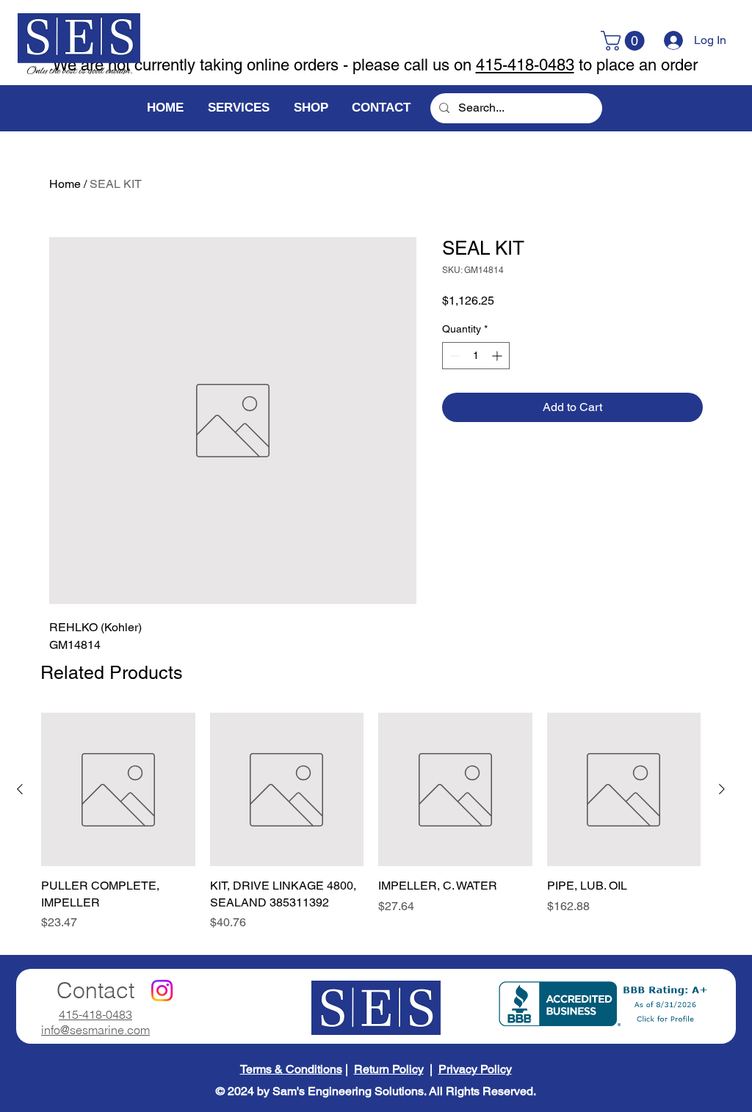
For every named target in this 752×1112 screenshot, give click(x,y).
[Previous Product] (20, 789)
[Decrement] (453, 355)
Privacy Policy (475, 1069)
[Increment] (498, 355)
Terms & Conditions (291, 1069)
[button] (625, 41)
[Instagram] (162, 990)
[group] (371, 822)
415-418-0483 (525, 65)
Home (65, 184)
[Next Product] (722, 789)
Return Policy (389, 1069)
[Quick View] (118, 790)
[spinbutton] (476, 355)
